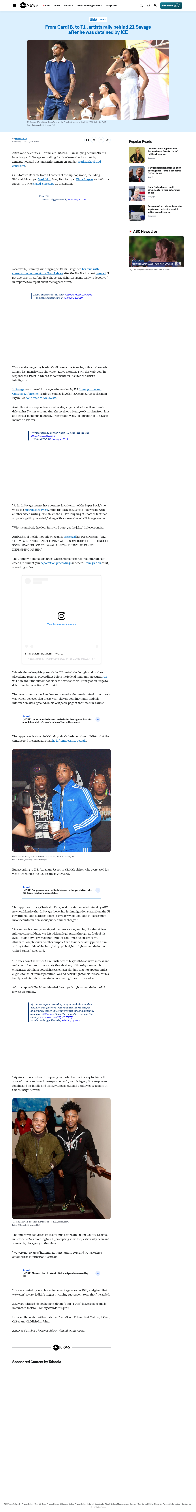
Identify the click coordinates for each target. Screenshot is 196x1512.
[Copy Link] (108, 140)
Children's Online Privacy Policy (73, 1504)
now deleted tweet (36, 510)
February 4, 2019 (77, 199)
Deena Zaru (20, 138)
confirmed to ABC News (41, 398)
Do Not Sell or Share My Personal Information (161, 1504)
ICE (104, 676)
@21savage (48, 1014)
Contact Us (186, 1504)
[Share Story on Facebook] (87, 140)
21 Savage (18, 389)
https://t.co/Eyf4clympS (43, 435)
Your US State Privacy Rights (46, 1504)
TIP (46, 659)
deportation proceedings (56, 563)
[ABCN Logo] (29, 5)
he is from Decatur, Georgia (69, 740)
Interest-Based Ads (95, 1504)
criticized (70, 536)
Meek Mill (44, 179)
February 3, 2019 (71, 1020)
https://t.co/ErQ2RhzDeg (78, 294)
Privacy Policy (27, 1504)
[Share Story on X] (94, 140)
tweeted (101, 273)
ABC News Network (12, 1504)
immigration (93, 563)
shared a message (43, 183)
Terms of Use (135, 1504)
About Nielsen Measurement (117, 1504)
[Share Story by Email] (101, 140)
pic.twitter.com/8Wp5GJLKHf (56, 1017)
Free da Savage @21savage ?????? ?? (44, 654)
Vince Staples (84, 179)
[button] (14, 5)
